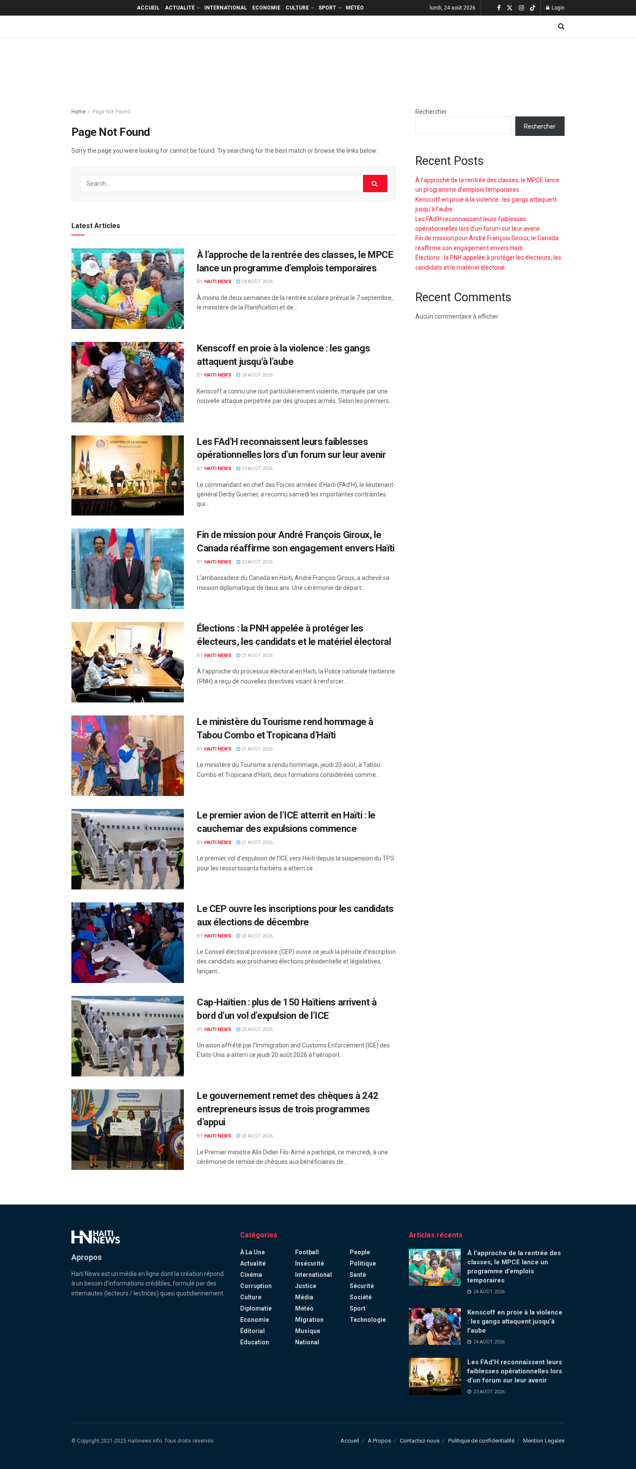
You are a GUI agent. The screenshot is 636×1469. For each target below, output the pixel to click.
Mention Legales (544, 1440)
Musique (307, 1330)
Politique (363, 1263)
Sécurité (362, 1285)
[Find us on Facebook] (499, 8)
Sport (327, 8)
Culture (297, 8)
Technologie (368, 1319)
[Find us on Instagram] (521, 8)
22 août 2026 (256, 562)
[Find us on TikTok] (532, 8)
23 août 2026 (256, 468)
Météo (355, 8)
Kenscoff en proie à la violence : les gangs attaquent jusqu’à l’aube (514, 1321)
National (307, 1342)
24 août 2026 (256, 281)
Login (557, 8)
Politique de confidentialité (481, 1440)
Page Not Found (111, 112)
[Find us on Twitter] (510, 8)
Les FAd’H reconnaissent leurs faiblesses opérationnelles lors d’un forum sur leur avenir (514, 1371)
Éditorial (252, 1330)
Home (78, 112)
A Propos (379, 1440)
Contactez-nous (420, 1440)
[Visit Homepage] (95, 65)
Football (307, 1252)
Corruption (256, 1285)
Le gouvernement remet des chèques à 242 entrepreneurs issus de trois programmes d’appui (288, 1109)
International (225, 8)
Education (254, 1342)
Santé (358, 1274)
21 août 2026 (256, 655)
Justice (305, 1285)
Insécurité (309, 1263)
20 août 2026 (256, 936)
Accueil (148, 8)
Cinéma (251, 1274)
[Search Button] (561, 26)
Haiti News (217, 281)
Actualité (180, 8)
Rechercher (431, 111)
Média (304, 1297)
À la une (252, 1252)
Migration (309, 1319)
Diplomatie (256, 1308)
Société (361, 1297)
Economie (266, 8)
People (360, 1252)
